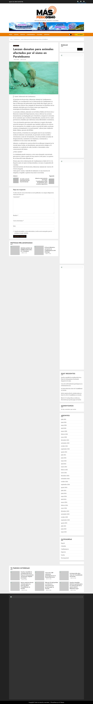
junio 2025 (63, 458)
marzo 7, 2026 (48, 253)
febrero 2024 (64, 505)
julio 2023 (63, 526)
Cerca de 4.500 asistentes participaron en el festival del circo (50, 575)
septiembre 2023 (65, 520)
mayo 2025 (64, 461)
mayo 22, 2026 (24, 590)
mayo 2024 (64, 496)
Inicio (10, 34)
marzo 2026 (64, 431)
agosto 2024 (64, 487)
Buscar (64, 45)
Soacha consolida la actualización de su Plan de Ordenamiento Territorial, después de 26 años (71, 379)
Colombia (39, 34)
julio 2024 (63, 490)
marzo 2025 (64, 466)
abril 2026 (63, 428)
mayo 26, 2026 (73, 578)
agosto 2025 (64, 452)
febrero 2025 (64, 469)
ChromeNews (54, 702)
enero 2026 (64, 437)
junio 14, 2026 (48, 578)
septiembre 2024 (65, 484)
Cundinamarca (31, 34)
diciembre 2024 (65, 475)
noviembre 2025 (65, 443)
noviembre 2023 (65, 514)
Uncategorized (65, 558)
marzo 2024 (64, 502)
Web (14, 226)
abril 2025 (63, 464)
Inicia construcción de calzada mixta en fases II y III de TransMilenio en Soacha (71, 394)
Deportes (46, 34)
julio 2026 (63, 419)
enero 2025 (64, 472)
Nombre (15, 215)
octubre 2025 (64, 446)
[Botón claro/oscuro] (70, 34)
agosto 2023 (64, 523)
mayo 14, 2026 (48, 590)
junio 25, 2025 (23, 59)
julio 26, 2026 (24, 579)
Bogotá (22, 34)
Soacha (16, 34)
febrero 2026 (64, 434)
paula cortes (16, 59)
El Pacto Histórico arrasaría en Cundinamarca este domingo (50, 250)
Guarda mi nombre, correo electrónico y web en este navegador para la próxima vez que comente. (33, 232)
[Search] (73, 34)
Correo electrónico (18, 220)
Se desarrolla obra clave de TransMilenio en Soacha (76, 575)
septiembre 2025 (65, 449)
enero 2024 (64, 508)
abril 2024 (63, 499)
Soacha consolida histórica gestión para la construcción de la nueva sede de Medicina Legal (76, 585)
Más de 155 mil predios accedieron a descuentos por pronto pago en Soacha (51, 585)
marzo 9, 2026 (24, 252)
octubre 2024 (64, 481)
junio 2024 (63, 493)
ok (79, 49)
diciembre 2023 (65, 511)
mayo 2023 (64, 532)
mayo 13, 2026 (73, 590)
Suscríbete (80, 34)
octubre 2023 (64, 517)
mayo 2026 (64, 425)
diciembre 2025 (65, 440)
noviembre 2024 (65, 478)
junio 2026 (63, 422)
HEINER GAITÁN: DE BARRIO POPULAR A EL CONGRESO (26, 249)
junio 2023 (63, 529)
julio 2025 (63, 455)
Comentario (16, 197)
